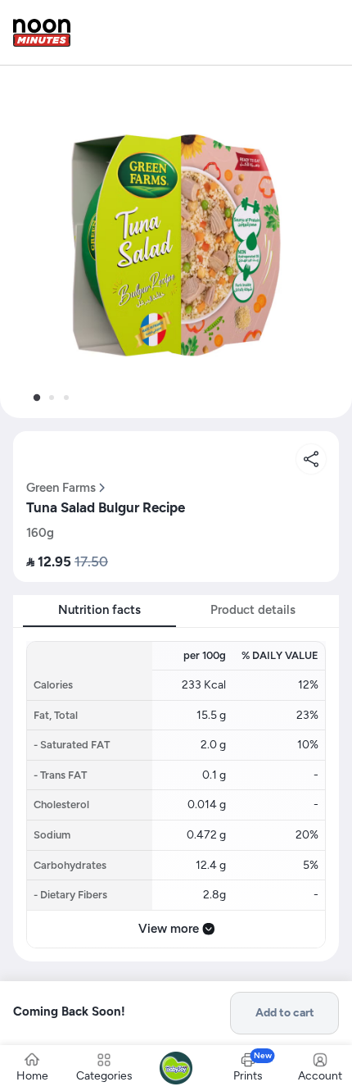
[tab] (37, 397)
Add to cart (284, 1013)
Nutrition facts (99, 609)
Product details (253, 609)
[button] (176, 242)
